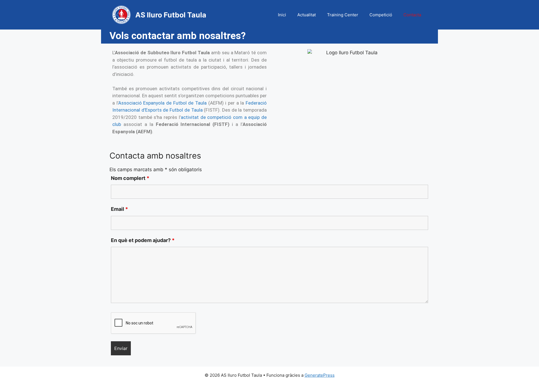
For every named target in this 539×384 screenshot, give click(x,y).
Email (119, 209)
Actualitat (306, 14)
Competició (380, 14)
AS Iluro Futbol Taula (170, 15)
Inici (282, 14)
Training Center (342, 14)
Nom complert (130, 178)
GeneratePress (320, 375)
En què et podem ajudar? (143, 240)
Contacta (412, 14)
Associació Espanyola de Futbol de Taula (163, 103)
